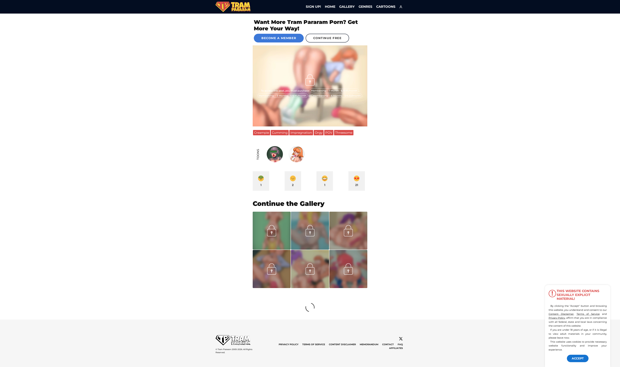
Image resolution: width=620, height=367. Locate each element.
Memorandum (369, 344)
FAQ (400, 344)
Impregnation (301, 132)
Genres (365, 7)
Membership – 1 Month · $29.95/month (334, 90)
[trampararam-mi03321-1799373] (310, 287)
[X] (400, 339)
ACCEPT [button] (578, 358)
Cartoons (385, 7)
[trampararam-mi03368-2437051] (272, 287)
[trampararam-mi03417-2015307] (348, 248)
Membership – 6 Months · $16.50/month (337, 95)
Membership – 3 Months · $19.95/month (282, 95)
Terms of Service (313, 344)
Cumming (280, 132)
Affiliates (396, 348)
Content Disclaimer (342, 344)
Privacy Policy (288, 344)
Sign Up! (313, 7)
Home (330, 7)
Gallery (347, 7)
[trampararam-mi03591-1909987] (272, 248)
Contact (388, 344)
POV (328, 132)
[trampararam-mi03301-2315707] (348, 287)
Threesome (343, 132)
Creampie (261, 132)
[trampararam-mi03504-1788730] (310, 248)
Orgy (318, 132)
